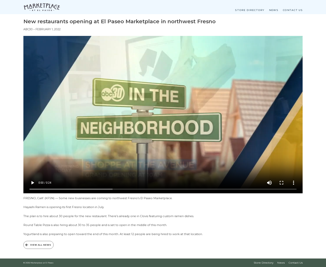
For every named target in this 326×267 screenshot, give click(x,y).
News (273, 10)
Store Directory (249, 10)
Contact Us (293, 10)
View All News (40, 245)
